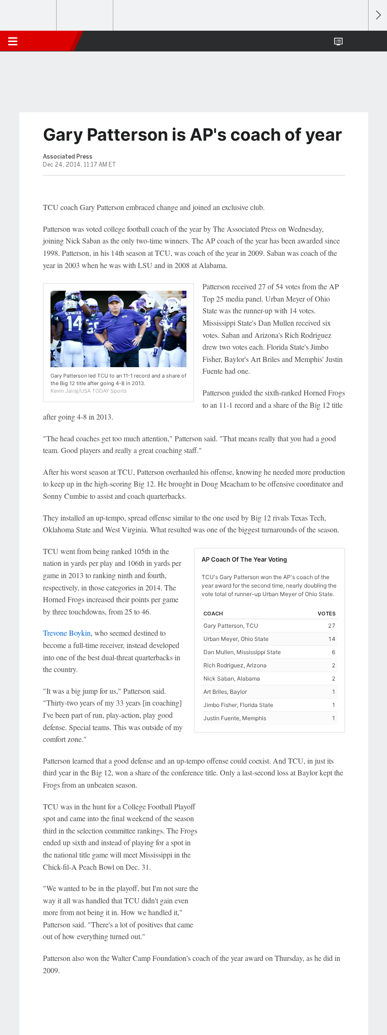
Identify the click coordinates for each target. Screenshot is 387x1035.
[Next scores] (377, 15)
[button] (356, 41)
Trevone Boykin (67, 633)
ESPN (50, 41)
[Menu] (12, 41)
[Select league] (29, 15)
